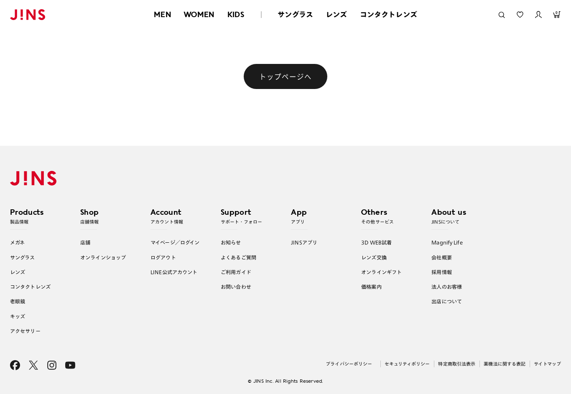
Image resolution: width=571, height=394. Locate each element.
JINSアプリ (304, 242)
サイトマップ (547, 363)
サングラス (295, 14)
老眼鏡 (17, 301)
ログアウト (163, 257)
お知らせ (231, 242)
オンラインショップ (103, 257)
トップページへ (285, 76)
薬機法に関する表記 (504, 363)
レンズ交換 (374, 257)
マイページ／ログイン (174, 242)
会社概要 (441, 257)
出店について (446, 301)
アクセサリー (25, 330)
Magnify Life (446, 242)
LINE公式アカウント (173, 272)
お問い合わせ (236, 286)
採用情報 (441, 272)
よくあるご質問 (238, 257)
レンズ (336, 14)
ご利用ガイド (236, 272)
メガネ (17, 242)
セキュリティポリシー (407, 363)
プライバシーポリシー (349, 363)
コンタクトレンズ (388, 14)
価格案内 (371, 286)
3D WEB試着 (376, 242)
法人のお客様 (446, 286)
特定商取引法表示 (456, 363)
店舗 (85, 242)
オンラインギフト (381, 272)
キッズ (17, 316)
